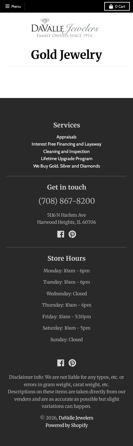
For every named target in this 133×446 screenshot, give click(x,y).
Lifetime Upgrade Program (66, 158)
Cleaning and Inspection (66, 151)
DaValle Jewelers (76, 418)
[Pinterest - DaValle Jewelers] (72, 234)
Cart (120, 6)
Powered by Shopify (67, 425)
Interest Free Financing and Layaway (66, 144)
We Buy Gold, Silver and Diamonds (66, 166)
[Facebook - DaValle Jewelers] (61, 234)
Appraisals (66, 137)
